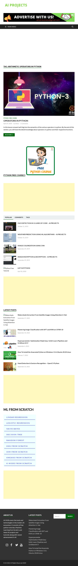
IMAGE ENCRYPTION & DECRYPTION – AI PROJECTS (37, 257)
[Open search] (72, 26)
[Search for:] (64, 516)
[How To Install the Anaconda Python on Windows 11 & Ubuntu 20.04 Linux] (9, 352)
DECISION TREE (14, 434)
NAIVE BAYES (13, 429)
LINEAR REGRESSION (17, 417)
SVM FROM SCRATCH (17, 452)
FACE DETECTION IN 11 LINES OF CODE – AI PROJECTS (38, 223)
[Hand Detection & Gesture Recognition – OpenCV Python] (9, 363)
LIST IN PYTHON (24, 268)
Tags (28, 217)
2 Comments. (24, 123)
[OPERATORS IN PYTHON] (39, 94)
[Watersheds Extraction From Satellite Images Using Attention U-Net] (9, 315)
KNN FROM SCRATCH (17, 446)
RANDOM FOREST (15, 440)
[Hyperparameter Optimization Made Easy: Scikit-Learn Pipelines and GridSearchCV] (9, 341)
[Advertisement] (39, 47)
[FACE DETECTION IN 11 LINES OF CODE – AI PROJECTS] (9, 223)
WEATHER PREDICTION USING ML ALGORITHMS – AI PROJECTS (42, 234)
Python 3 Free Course (10, 118)
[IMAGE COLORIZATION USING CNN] (9, 246)
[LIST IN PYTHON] (9, 268)
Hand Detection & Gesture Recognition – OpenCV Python (38, 363)
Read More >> (8, 134)
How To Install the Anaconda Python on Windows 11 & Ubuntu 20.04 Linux (44, 352)
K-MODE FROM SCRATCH (19, 463)
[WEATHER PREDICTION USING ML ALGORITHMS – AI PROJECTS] (9, 234)
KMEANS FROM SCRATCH (19, 458)
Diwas (17, 123)
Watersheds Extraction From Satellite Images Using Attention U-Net (42, 315)
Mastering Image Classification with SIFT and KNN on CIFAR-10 (40, 330)
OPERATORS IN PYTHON (15, 120)
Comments (19, 217)
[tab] (8, 217)
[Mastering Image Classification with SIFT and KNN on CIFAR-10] (9, 330)
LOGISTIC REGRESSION (18, 423)
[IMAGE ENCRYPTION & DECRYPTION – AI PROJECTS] (9, 257)
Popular (8, 217)
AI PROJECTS (16, 5)
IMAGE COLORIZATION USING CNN (31, 246)
